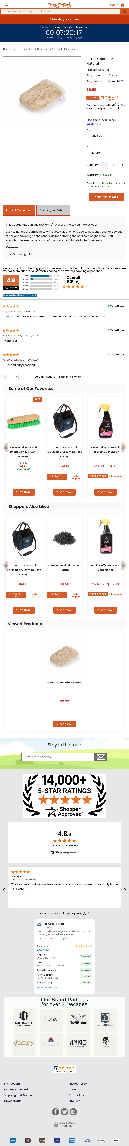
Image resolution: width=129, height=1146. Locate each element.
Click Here (94, 123)
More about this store (47, 988)
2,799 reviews (43, 950)
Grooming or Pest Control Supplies (56, 49)
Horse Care (28, 49)
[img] (64, 840)
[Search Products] (124, 11)
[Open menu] (6, 4)
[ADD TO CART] (23, 492)
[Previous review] (3, 890)
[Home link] (7, 49)
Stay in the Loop (64, 745)
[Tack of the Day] (59, 5)
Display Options (45, 377)
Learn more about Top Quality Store (53, 938)
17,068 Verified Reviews (64, 845)
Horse (16, 49)
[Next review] (125, 890)
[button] (96, 136)
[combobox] (64, 11)
